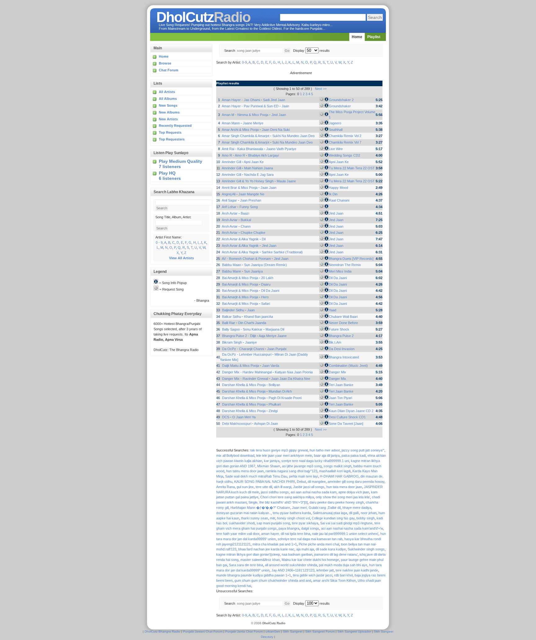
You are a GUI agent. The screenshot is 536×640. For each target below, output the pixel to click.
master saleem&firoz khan (260, 560)
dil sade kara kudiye (331, 549)
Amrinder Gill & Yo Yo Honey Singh (248, 181)
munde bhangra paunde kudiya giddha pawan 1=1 (253, 575)
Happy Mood (338, 187)
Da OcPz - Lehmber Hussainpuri (246, 354)
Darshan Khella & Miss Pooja (244, 385)
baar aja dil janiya (327, 455)
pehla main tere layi (303, 476)
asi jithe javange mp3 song (302, 466)
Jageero (335, 123)
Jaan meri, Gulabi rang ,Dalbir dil (316, 507)
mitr (272, 518)
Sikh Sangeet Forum (320, 631)
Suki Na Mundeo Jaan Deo (292, 142)
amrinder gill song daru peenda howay (356, 481)
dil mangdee (317, 481)
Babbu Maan (231, 265)
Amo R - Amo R (233, 155)
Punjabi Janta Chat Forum (244, 631)
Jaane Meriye (253, 123)
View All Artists (181, 258)
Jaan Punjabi (276, 349)
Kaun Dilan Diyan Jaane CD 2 (351, 411)
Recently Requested (175, 125)
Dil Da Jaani (338, 278)
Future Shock (339, 329)
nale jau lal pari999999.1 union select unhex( (345, 534)
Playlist (373, 37)
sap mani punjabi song (273, 523)
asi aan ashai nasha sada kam (314, 492)
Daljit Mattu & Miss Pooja (240, 365)
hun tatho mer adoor (325, 450)
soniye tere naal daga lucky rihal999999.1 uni (315, 461)
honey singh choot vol (293, 518)
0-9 (244, 62)
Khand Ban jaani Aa (258, 316)
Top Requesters (172, 139)
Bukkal (246, 220)
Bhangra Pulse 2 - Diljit (239, 336)
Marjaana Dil (275, 329)
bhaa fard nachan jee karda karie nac (266, 549)
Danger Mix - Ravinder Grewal (245, 378)
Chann (246, 226)
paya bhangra (289, 528)
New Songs (168, 105)
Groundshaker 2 (341, 100)
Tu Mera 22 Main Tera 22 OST (352, 168)
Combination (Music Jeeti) (348, 365)
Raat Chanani (339, 200)
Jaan (285, 106)
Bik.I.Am (335, 342)
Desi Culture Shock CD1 (347, 417)
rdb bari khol (343, 575)
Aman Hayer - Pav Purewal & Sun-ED (250, 106)
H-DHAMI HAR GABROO (339, 476)
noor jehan (369, 513)
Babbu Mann (231, 271)
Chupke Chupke (253, 232)
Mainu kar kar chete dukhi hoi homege (310, 560)
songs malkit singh (337, 466)
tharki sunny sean (254, 518)
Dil (264, 239)
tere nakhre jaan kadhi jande (357, 570)
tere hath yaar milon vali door (237, 534)
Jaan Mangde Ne (251, 194)
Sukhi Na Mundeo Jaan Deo (293, 136)
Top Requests (170, 132)
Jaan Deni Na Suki (276, 129)
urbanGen (273, 631)
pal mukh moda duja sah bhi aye (343, 565)
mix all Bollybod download (235, 455)
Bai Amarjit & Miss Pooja (240, 278)
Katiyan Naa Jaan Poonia (294, 372)
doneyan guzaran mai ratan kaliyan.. (243, 513)
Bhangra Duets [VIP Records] (351, 258)
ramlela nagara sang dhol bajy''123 (291, 471)
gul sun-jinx (245, 487)
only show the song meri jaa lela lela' (343, 497)
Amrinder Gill (231, 162)
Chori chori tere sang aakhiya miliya (287, 497)
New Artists (168, 119)
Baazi (245, 213)
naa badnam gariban (297, 554)
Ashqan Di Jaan (266, 423)
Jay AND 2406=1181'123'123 (293, 570)
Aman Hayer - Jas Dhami (241, 100)
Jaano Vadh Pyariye (281, 149)
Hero (265, 297)
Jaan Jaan (268, 187)
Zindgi (273, 411)
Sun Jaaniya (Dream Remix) (265, 265)
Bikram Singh (232, 342)
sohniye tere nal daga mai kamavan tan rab (310, 539)
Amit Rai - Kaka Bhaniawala (242, 149)
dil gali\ (354, 513)
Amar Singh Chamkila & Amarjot (245, 136)
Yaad (332, 310)
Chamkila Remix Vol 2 (345, 136)
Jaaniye (251, 342)
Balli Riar (228, 323)
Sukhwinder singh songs (366, 549)
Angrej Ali (228, 194)
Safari (265, 303)
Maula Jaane (286, 181)
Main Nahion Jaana (258, 168)
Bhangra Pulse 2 (341, 336)
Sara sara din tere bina (246, 565)
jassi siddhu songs (275, 492)
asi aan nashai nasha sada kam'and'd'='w (352, 528)
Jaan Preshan (250, 200)
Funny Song (248, 207)
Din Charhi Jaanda (252, 323)
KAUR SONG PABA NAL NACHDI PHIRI (264, 481)
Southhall (335, 129)
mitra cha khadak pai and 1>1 (274, 544)
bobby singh (365, 518)
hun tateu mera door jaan (245, 471)
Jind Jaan (278, 115)
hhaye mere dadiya (356, 507)
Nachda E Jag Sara (259, 174)
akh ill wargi (282, 487)
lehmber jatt (325, 570)
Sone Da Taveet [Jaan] (346, 423)
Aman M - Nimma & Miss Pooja (245, 115)
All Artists (167, 92)
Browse (165, 63)
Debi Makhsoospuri (236, 423)
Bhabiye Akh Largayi (263, 155)
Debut (301, 481)
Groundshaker (340, 106)
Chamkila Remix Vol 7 (345, 142)
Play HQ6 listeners (170, 176)
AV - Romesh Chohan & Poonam (246, 258)
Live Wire (336, 149)
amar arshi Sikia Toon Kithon (334, 580)
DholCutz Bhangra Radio (162, 631)
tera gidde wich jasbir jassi (312, 575)
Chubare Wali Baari (343, 316)
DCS (225, 417)
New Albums (169, 112)
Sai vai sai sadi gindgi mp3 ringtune (346, 523)
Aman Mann (231, 123)
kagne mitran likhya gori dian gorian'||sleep (248, 554)
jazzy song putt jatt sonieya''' (363, 450)
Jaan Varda (270, 365)
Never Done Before (343, 323)
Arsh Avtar (230, 213)
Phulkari (275, 404)
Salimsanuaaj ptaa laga (330, 513)
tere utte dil (264, 487)
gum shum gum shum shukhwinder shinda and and (272, 580)
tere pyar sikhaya (305, 523)
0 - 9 (159, 242)
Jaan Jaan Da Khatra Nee (290, 378)
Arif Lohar (229, 207)
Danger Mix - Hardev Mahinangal (247, 372)
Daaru (265, 284)
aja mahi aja (305, 549)
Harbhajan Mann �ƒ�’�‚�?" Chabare (260, 507)
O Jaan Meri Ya (244, 417)
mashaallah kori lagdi (335, 471)
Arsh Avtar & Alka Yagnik (240, 239)
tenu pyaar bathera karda (292, 513)
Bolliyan (274, 385)
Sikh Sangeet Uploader (354, 631)
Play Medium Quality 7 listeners (180, 164)
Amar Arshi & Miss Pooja (240, 129)
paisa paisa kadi (354, 455)
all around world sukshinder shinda (291, 565)
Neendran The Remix (345, 265)
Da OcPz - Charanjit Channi (243, 349)
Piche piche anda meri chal (319, 544)
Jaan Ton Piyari (340, 398)
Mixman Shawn (268, 466)
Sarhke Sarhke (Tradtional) (282, 252)
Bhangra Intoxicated (344, 357)
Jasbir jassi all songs (308, 487)
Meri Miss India (340, 271)
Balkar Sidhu (231, 316)
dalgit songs (310, 528)
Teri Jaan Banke (341, 385)
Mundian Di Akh (280, 391)
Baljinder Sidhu (233, 310)
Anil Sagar (229, 200)
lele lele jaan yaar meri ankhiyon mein (284, 455)
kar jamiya (271, 461)
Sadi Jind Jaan (274, 100)
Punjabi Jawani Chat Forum (202, 631)
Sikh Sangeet (292, 631)
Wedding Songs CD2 (344, 155)
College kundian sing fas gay (333, 518)
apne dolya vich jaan (353, 492)
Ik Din (333, 194)
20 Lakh (267, 278)
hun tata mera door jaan (344, 487)
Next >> (321, 89)
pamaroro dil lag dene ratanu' (336, 554)
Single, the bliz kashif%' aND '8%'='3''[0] (278, 502)
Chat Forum (168, 70)
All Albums (168, 98)
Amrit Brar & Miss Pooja (239, 187)
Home (357, 37)
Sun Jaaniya (253, 271)
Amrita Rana (225, 487)
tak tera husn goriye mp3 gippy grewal (279, 450)
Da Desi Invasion (342, 349)
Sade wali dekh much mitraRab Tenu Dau (256, 476)
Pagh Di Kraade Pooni (285, 398)
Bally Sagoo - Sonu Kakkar (242, 329)
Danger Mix (337, 372)
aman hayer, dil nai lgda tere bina (285, 534)
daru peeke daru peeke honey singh (337, 502)
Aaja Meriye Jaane (273, 336)
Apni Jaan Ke (254, 162)
